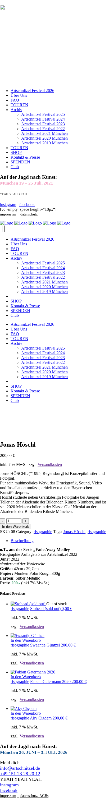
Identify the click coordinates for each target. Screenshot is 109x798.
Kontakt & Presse (25, 157)
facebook (27, 204)
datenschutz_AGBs (34, 796)
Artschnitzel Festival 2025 (43, 114)
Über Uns (19, 95)
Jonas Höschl (74, 531)
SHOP (16, 152)
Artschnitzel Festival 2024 (43, 119)
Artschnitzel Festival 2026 (32, 90)
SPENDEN (20, 162)
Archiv (16, 109)
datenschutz (29, 214)
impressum (8, 214)
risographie (43, 531)
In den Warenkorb (15, 527)
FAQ (15, 100)
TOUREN (19, 105)
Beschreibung (22, 540)
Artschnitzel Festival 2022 (43, 128)
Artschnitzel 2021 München (44, 133)
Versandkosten (50, 464)
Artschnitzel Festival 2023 (43, 124)
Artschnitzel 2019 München (44, 143)
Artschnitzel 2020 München (44, 138)
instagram (8, 204)
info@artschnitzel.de (20, 768)
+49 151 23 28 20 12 (20, 773)
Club (15, 166)
